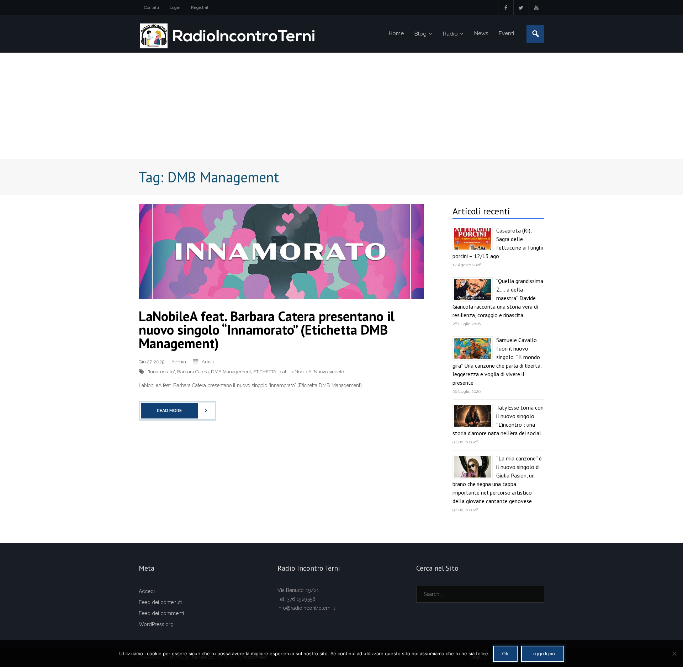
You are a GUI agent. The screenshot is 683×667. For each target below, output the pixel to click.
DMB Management (231, 371)
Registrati (200, 7)
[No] (674, 653)
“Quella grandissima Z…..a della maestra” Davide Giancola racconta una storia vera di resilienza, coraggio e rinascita (497, 298)
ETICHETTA (264, 371)
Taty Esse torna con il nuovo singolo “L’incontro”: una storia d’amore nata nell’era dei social (498, 420)
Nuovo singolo (329, 371)
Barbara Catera (193, 371)
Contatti (151, 7)
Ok (505, 653)
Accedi (147, 591)
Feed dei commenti (161, 613)
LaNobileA (301, 371)
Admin (178, 361)
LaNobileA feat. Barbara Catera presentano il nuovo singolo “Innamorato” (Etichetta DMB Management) (267, 329)
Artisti (208, 361)
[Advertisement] (341, 106)
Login (175, 7)
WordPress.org (156, 624)
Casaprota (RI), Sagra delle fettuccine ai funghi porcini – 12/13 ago (497, 243)
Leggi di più (542, 653)
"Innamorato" (161, 371)
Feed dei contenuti (160, 602)
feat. (283, 371)
